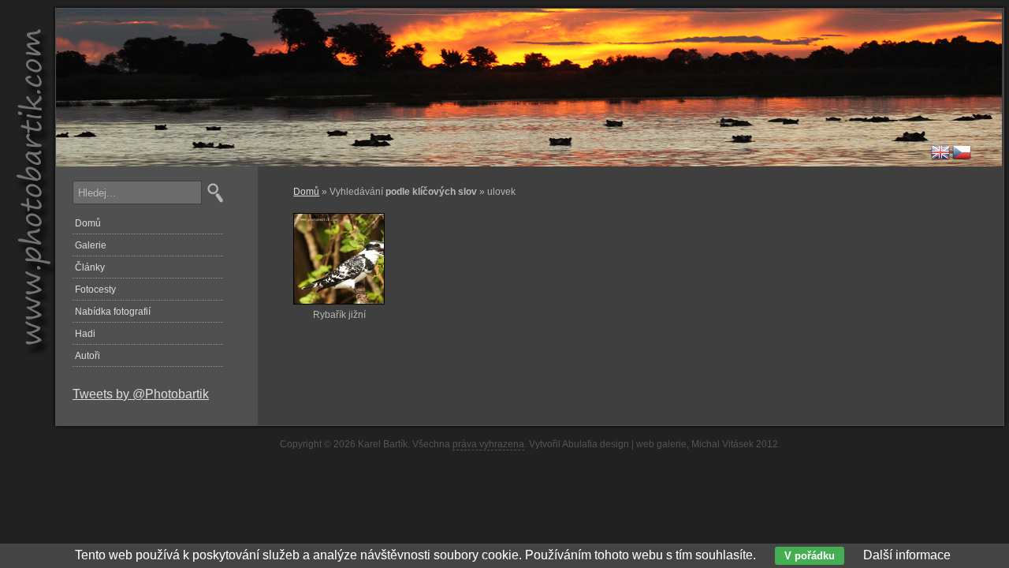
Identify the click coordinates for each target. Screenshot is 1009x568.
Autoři (87, 355)
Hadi (85, 333)
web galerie (661, 444)
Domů (306, 191)
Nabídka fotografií (113, 311)
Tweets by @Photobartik (141, 394)
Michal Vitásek (722, 444)
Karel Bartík (383, 444)
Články (90, 267)
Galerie (90, 245)
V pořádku (809, 556)
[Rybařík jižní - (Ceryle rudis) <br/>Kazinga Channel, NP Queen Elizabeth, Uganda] (339, 305)
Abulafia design (595, 444)
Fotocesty (95, 289)
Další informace (907, 555)
